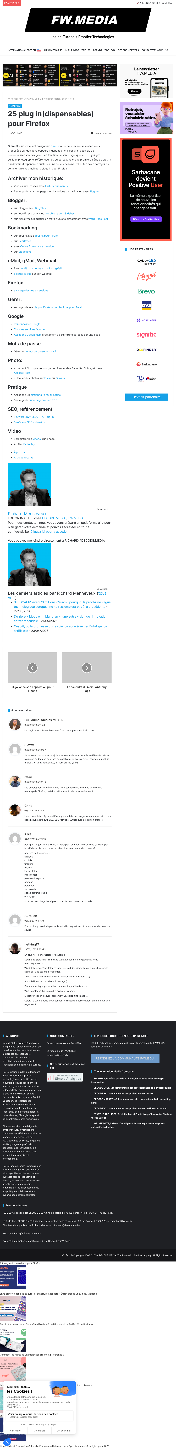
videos (37, 439)
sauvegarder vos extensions (31, 290)
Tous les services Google (29, 329)
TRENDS (85, 50)
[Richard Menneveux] (29, 505)
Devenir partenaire (147, 397)
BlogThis (40, 208)
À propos (19, 452)
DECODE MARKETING (105, 1099)
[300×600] (146, 240)
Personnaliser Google (27, 324)
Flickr (47, 378)
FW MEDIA (99, 1078)
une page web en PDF (43, 400)
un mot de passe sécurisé (40, 351)
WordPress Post (98, 218)
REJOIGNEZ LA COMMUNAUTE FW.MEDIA (125, 1058)
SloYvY (29, 745)
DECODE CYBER (102, 1087)
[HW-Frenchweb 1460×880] (146, 133)
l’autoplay (29, 444)
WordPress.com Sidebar (59, 213)
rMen (28, 777)
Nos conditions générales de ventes (22, 1233)
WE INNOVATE (101, 1123)
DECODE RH (100, 1093)
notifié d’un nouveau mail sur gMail (41, 268)
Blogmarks (25, 251)
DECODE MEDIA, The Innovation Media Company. (125, 1255)
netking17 (31, 944)
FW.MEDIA (23, 1043)
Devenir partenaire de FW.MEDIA (64, 1043)
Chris (28, 806)
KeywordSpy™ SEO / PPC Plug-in (34, 416)
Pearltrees (25, 241)
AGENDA (97, 50)
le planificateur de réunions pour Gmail (58, 307)
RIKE (27, 834)
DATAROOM (26, 98)
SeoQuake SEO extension (29, 422)
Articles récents (23, 457)
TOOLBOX (110, 50)
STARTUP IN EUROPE (105, 1114)
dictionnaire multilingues (46, 394)
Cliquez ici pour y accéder (49, 531)
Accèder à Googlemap (27, 334)
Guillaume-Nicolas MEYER (43, 720)
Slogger (94, 191)
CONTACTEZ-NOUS (152, 50)
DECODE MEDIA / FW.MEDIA (63, 518)
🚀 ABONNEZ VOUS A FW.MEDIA (154, 3)
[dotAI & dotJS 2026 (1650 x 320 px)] (60, 75)
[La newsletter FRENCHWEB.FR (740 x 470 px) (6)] (146, 97)
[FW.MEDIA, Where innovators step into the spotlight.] (88, 25)
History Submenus (56, 186)
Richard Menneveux (27, 513)
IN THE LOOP (72, 50)
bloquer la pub (22, 273)
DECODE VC (100, 1108)
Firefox (55, 146)
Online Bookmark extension (37, 246)
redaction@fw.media (57, 1055)
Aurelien (30, 916)
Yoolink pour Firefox (47, 235)
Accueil (14, 98)
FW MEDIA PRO (54, 50)
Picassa (60, 378)
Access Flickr (22, 372)
